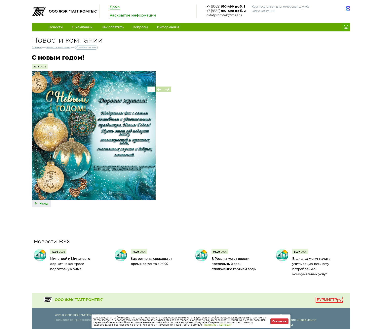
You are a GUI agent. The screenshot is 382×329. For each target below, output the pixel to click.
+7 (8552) (226, 6)
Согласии (225, 324)
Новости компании (58, 47)
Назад (43, 203)
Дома (115, 7)
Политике (210, 324)
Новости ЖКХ (52, 241)
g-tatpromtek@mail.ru (224, 15)
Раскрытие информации (133, 15)
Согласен (279, 321)
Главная (37, 47)
